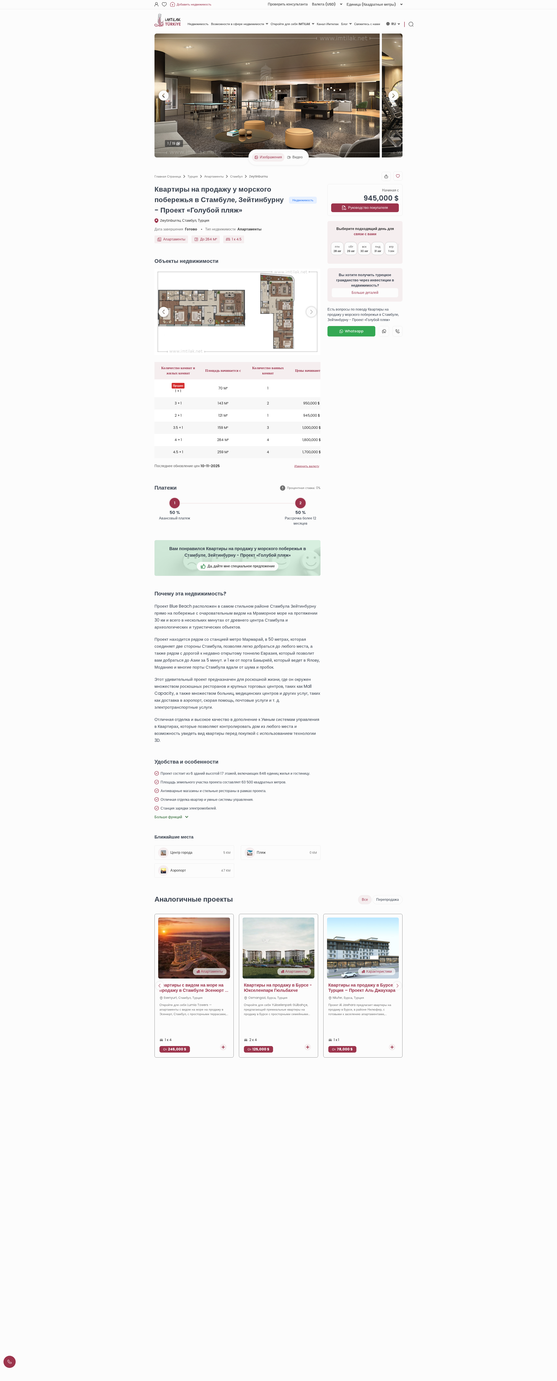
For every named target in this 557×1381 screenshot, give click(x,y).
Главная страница (167, 176)
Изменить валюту (306, 466)
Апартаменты (214, 176)
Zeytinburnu (258, 176)
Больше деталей (365, 292)
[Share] (386, 176)
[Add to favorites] (398, 176)
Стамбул (236, 176)
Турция (193, 176)
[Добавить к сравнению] (223, 1047)
